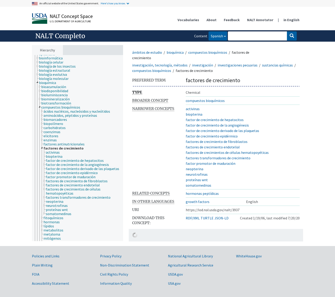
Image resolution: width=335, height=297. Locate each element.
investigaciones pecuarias (238, 65)
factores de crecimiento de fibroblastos (216, 141)
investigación (202, 65)
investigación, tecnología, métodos (160, 65)
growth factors (197, 201)
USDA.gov (175, 274)
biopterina (194, 114)
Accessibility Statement (50, 283)
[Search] (292, 36)
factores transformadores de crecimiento (218, 158)
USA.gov (174, 283)
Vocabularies (188, 20)
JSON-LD (221, 218)
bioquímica (175, 52)
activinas (193, 109)
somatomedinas (198, 185)
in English (291, 20)
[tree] (77, 148)
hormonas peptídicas (202, 193)
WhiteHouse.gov (249, 256)
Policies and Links (45, 256)
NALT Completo (60, 36)
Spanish (216, 35)
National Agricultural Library (190, 256)
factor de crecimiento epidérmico (212, 136)
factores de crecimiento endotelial (213, 147)
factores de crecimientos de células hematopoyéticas (227, 152)
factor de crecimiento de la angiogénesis (217, 125)
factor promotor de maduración (210, 163)
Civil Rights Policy (114, 274)
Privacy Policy (110, 256)
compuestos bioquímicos (207, 52)
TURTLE (207, 218)
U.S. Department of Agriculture (70, 21)
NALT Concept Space (71, 16)
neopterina (194, 169)
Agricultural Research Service (190, 265)
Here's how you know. (113, 3)
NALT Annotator (260, 20)
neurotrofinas (197, 174)
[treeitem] (53, 58)
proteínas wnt (197, 180)
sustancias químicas (277, 65)
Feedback (232, 20)
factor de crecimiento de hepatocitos (215, 119)
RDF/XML (193, 218)
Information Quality (116, 283)
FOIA (35, 274)
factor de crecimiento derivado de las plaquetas (222, 130)
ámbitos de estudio (147, 52)
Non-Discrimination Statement (124, 265)
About (211, 20)
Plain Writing (42, 265)
